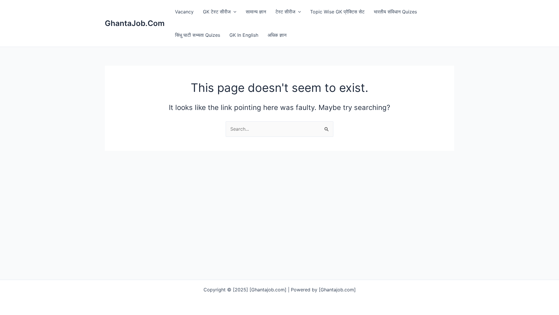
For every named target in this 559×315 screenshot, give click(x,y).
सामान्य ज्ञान (256, 12)
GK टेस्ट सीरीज (217, 12)
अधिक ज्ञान (277, 35)
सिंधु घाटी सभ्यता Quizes (197, 35)
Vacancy (184, 12)
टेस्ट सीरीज (285, 12)
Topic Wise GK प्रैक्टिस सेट (337, 12)
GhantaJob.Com (134, 23)
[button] (233, 11)
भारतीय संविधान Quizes (395, 12)
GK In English (243, 35)
